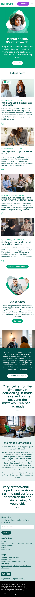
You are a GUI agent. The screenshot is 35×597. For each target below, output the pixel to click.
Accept (5, 594)
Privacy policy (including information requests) (15, 562)
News (3, 541)
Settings (14, 594)
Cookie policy (6, 559)
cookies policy (19, 589)
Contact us (5, 549)
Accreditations (6, 545)
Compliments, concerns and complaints (16, 543)
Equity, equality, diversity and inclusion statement (16, 567)
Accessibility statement (10, 557)
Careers (4, 547)
